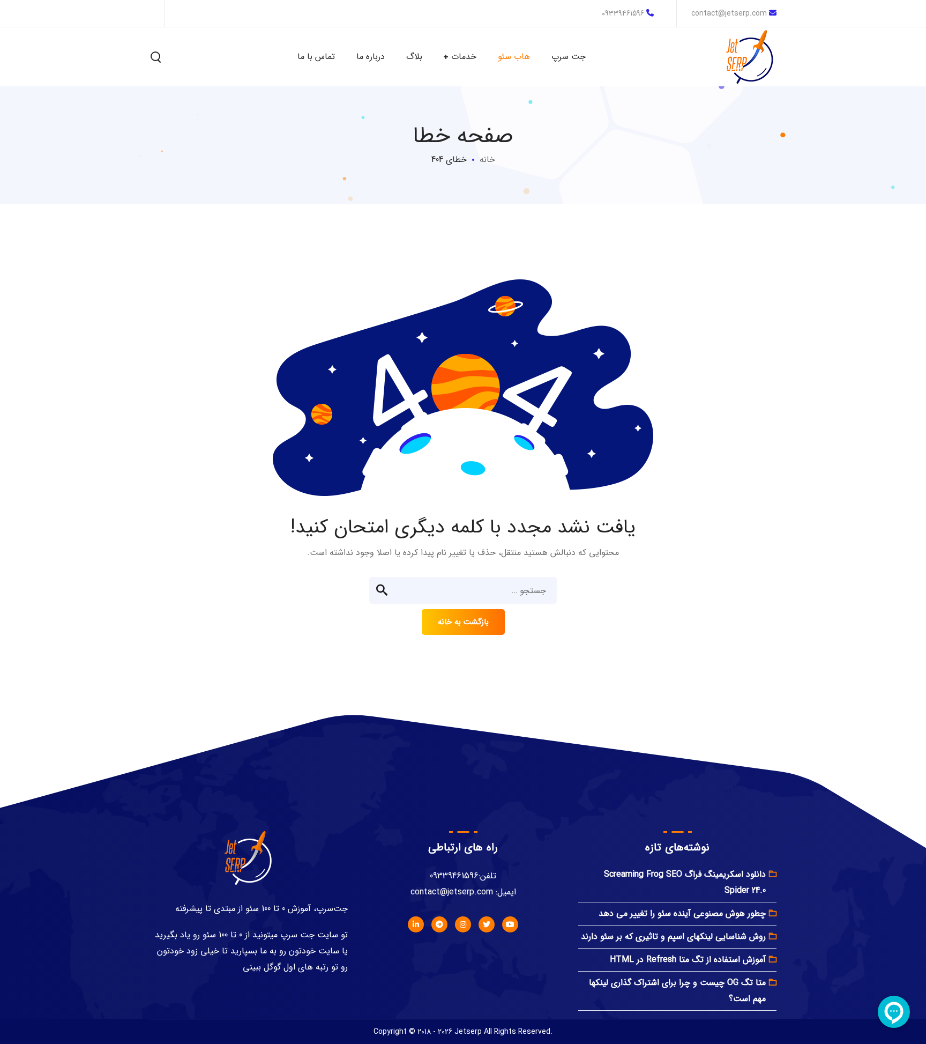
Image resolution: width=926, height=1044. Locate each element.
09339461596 (623, 13)
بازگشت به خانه (463, 622)
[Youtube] (510, 924)
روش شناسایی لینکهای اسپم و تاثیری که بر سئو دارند (673, 936)
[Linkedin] (416, 924)
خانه (487, 159)
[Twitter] (487, 924)
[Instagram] (463, 924)
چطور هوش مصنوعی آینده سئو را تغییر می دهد (682, 913)
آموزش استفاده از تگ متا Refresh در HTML (688, 959)
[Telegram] (439, 924)
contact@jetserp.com (729, 13)
